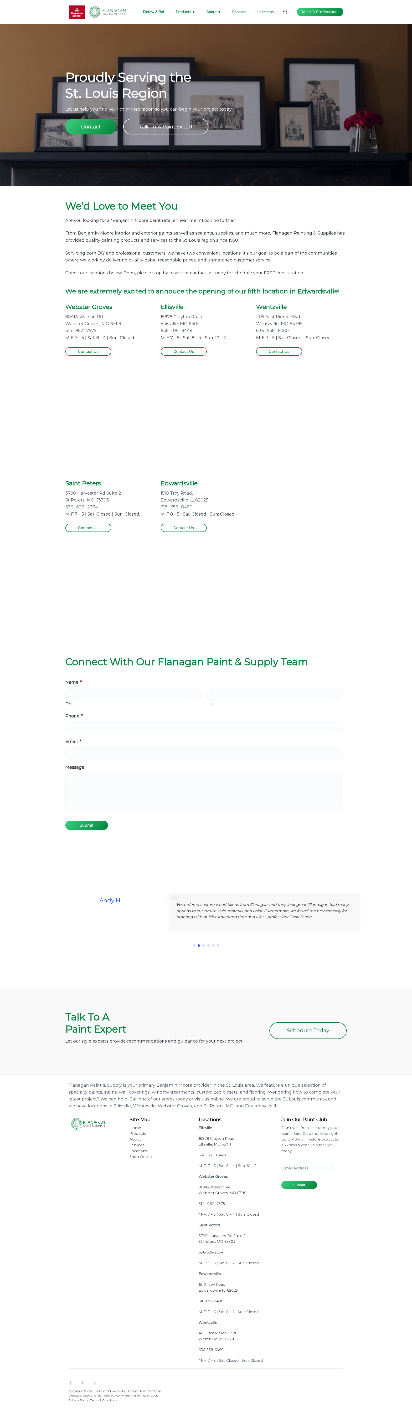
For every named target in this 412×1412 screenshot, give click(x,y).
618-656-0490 (211, 1301)
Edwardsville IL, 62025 (184, 500)
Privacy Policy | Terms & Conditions (93, 1400)
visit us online (209, 1099)
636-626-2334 (211, 1252)
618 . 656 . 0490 (176, 507)
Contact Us (88, 351)
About (135, 1139)
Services (136, 1145)
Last (210, 704)
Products (137, 1133)
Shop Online (140, 1156)
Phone (74, 716)
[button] (194, 945)
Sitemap (155, 1391)
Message (74, 767)
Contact (91, 126)
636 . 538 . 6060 (272, 330)
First (70, 704)
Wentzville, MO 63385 (279, 323)
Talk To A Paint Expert (166, 126)
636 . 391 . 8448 (176, 330)
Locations (138, 1151)
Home (135, 1128)
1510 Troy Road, (177, 493)
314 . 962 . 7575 (80, 330)
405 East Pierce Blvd (278, 316)
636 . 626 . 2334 (81, 507)
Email (73, 741)
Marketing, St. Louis (144, 1395)
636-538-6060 (211, 1349)
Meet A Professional (320, 11)
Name (73, 682)
